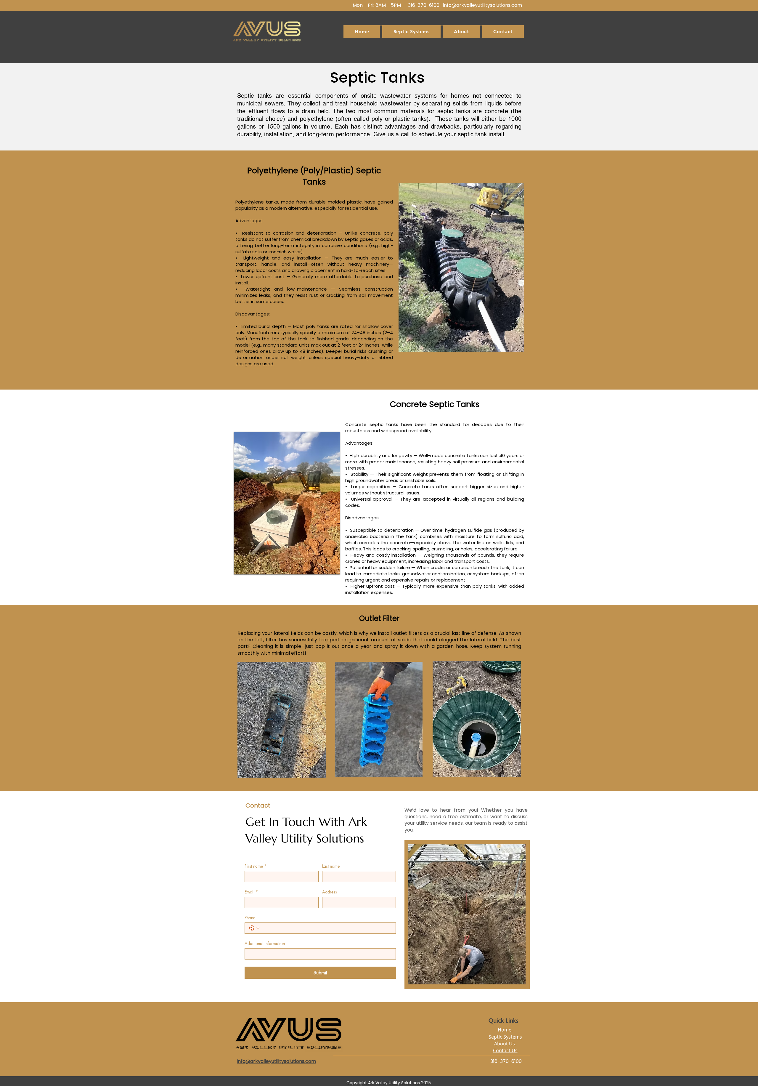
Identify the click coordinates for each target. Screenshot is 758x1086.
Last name (331, 866)
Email (251, 891)
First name (255, 866)
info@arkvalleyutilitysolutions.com (482, 5)
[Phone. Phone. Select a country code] (254, 928)
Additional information (265, 943)
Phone (250, 917)
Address (329, 891)
